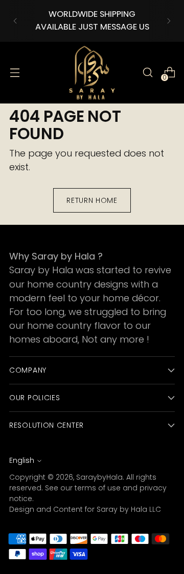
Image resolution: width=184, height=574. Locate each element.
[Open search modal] (147, 72)
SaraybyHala (99, 477)
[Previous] (15, 21)
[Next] (168, 21)
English (21, 460)
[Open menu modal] (14, 72)
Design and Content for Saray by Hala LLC (85, 509)
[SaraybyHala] (92, 72)
